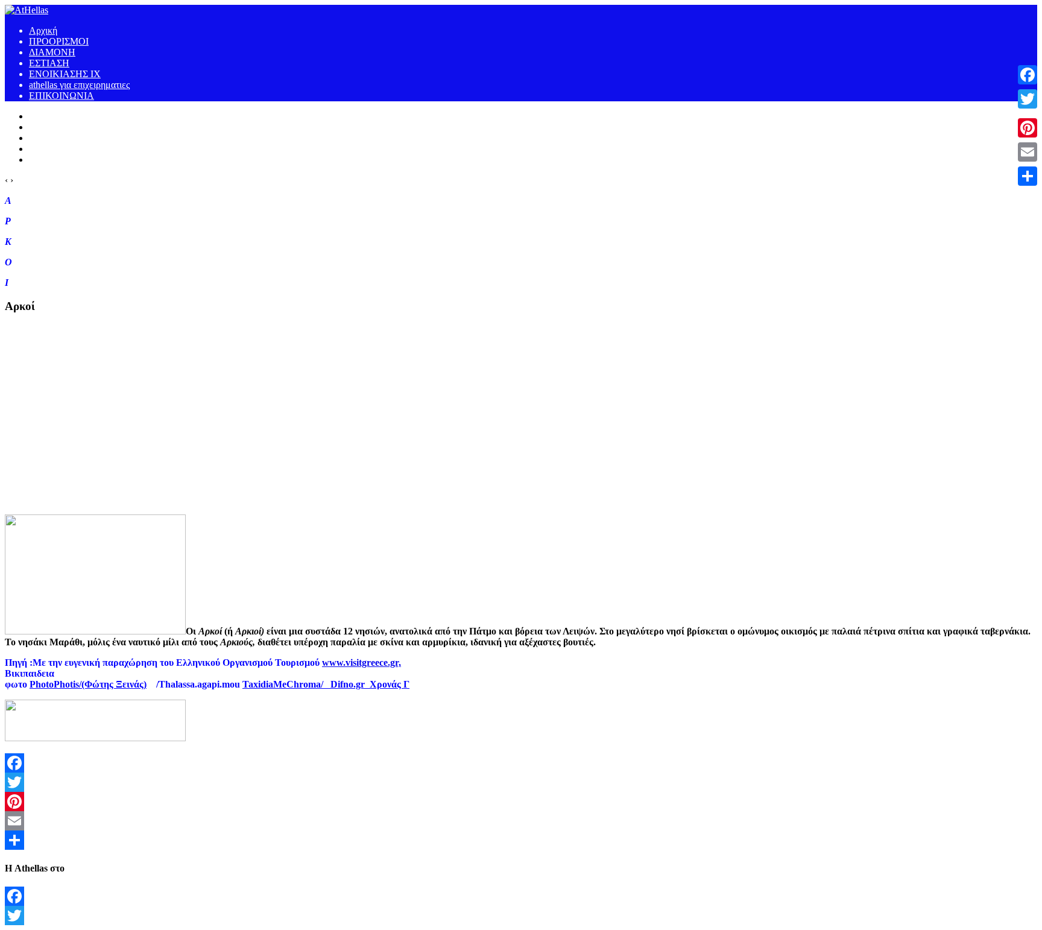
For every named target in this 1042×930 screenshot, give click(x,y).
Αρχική (43, 30)
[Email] (521, 820)
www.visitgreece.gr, (361, 662)
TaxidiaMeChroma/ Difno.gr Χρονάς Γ (325, 684)
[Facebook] (521, 763)
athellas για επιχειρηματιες (79, 85)
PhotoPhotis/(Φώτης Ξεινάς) (88, 684)
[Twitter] (521, 782)
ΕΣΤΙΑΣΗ (49, 63)
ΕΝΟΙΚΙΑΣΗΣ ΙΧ (65, 74)
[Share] (521, 840)
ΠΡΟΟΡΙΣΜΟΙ (59, 41)
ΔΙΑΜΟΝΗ (52, 52)
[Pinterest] (521, 801)
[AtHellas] (26, 10)
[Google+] (1027, 113)
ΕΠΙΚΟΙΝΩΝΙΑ (61, 95)
